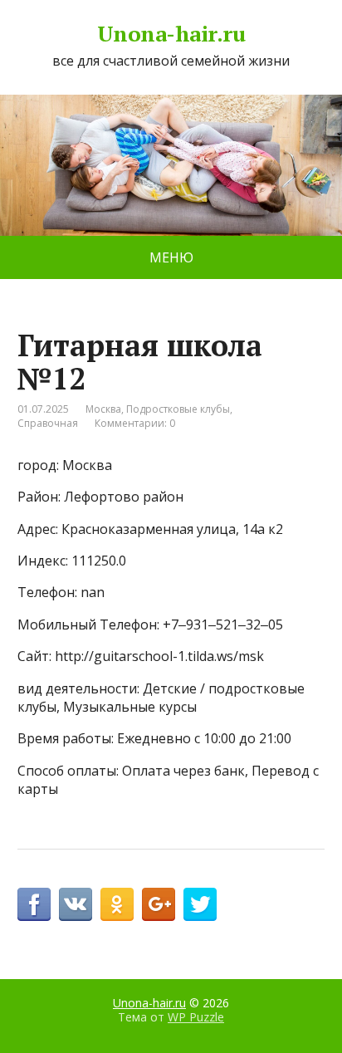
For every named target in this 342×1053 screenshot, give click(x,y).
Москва (103, 409)
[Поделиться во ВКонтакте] (75, 904)
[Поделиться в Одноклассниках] (117, 904)
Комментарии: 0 (135, 423)
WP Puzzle (196, 1017)
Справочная (47, 423)
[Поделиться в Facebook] (34, 904)
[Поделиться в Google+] (158, 904)
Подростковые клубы (178, 409)
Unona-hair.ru (171, 34)
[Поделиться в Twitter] (200, 904)
